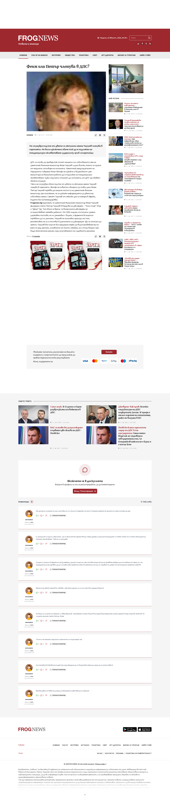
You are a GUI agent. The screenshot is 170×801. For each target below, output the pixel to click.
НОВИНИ (30, 135)
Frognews (36, 236)
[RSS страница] (150, 43)
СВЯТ (105, 745)
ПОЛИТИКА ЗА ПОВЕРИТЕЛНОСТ (139, 753)
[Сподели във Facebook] (100, 135)
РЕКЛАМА (119, 753)
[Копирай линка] (95, 135)
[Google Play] (130, 729)
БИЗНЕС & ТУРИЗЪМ (131, 745)
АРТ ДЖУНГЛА (115, 745)
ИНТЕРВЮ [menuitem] (56, 55)
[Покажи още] (85, 794)
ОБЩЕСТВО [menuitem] (70, 55)
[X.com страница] (146, 43)
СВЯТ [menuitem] (95, 55)
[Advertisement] (85, 14)
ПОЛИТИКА (96, 745)
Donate (109, 352)
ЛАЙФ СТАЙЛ (147, 745)
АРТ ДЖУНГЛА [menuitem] (107, 55)
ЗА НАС (100, 753)
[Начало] (138, 43)
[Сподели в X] (104, 135)
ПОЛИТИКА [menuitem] (83, 55)
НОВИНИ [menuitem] (23, 55)
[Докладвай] (46, 515)
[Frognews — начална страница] (31, 729)
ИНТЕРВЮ (74, 745)
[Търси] (149, 38)
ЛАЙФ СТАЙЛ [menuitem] (145, 55)
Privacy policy (100, 764)
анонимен (29, 519)
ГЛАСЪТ (65, 745)
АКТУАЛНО (85, 745)
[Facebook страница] (142, 43)
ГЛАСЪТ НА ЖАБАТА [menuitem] (39, 55)
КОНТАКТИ (109, 753)
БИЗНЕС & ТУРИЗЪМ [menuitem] (126, 55)
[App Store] (145, 729)
